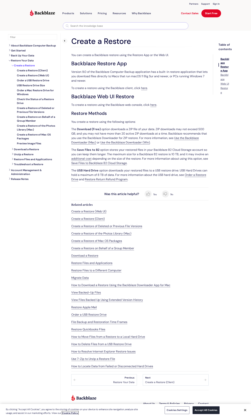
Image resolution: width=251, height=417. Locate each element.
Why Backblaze (141, 13)
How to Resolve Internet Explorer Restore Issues (103, 351)
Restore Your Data (22, 60)
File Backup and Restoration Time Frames (99, 322)
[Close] (245, 410)
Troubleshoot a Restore (28, 164)
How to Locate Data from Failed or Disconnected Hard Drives (112, 366)
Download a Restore (26, 149)
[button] (68, 13)
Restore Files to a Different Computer (96, 270)
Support (205, 3)
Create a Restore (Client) (88, 219)
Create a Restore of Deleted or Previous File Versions (106, 226)
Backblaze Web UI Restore (224, 83)
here (144, 88)
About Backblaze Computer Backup (33, 45)
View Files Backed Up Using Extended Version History (107, 300)
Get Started (18, 50)
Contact (203, 403)
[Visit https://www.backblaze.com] (42, 13)
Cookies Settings (177, 410)
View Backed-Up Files (86, 292)
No (171, 194)
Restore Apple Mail (84, 307)
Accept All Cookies (206, 410)
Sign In (216, 3)
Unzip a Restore (23, 154)
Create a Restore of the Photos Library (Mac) (101, 233)
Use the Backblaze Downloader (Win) (125, 142)
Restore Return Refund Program (106, 179)
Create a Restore (24, 65)
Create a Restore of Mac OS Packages (96, 241)
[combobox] (125, 25)
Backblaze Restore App (224, 64)
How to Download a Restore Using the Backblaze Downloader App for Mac (120, 285)
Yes (155, 194)
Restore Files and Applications (33, 159)
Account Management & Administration (26, 172)
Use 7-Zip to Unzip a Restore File (93, 359)
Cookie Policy (70, 413)
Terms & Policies (169, 403)
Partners (193, 3)
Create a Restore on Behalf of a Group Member (102, 248)
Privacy (189, 403)
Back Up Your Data (22, 55)
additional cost (81, 159)
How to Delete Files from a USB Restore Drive (101, 344)
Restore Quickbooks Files (88, 329)
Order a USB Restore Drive (89, 315)
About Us (149, 403)
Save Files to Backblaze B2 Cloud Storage (99, 163)
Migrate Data (80, 278)
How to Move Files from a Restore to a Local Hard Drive (108, 337)
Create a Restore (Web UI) (88, 211)
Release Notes (19, 179)
